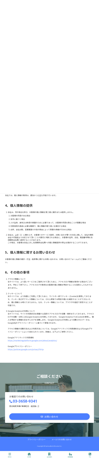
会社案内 (49, 457)
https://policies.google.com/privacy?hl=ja (26, 349)
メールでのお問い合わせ (62, 439)
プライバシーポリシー (36, 439)
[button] (49, 416)
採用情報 (70, 457)
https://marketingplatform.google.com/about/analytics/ (32, 340)
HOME (29, 457)
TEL (90, 457)
